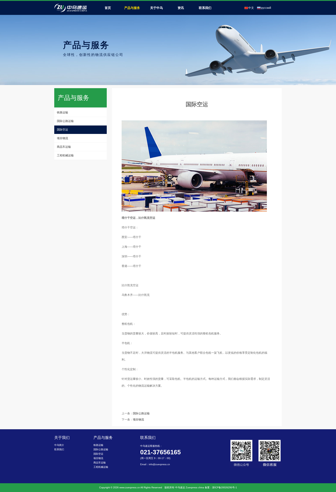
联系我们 (205, 8)
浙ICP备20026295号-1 (224, 487)
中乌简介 (59, 445)
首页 (108, 8)
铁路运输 (62, 112)
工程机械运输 (65, 155)
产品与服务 (132, 8)
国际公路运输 (65, 121)
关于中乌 (156, 8)
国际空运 (62, 129)
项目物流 (62, 138)
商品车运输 (64, 146)
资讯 (181, 8)
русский (266, 7)
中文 (251, 7)
